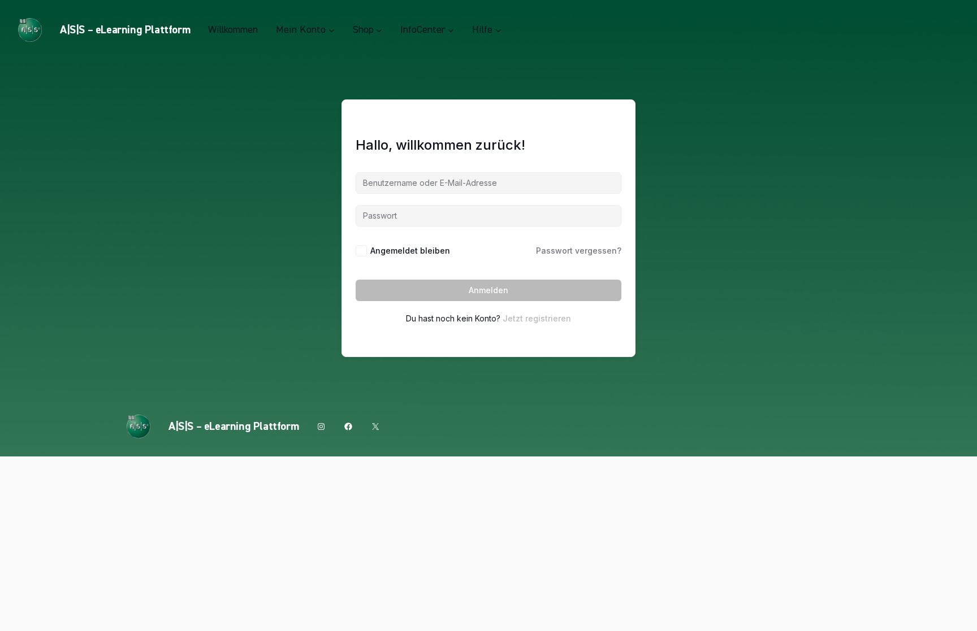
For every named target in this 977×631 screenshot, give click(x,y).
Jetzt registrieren (537, 318)
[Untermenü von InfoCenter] (451, 30)
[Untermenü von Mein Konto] (331, 30)
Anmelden (488, 290)
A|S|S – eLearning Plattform (125, 30)
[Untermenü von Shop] (379, 30)
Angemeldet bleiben (410, 250)
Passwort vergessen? (578, 250)
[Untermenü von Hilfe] (498, 30)
